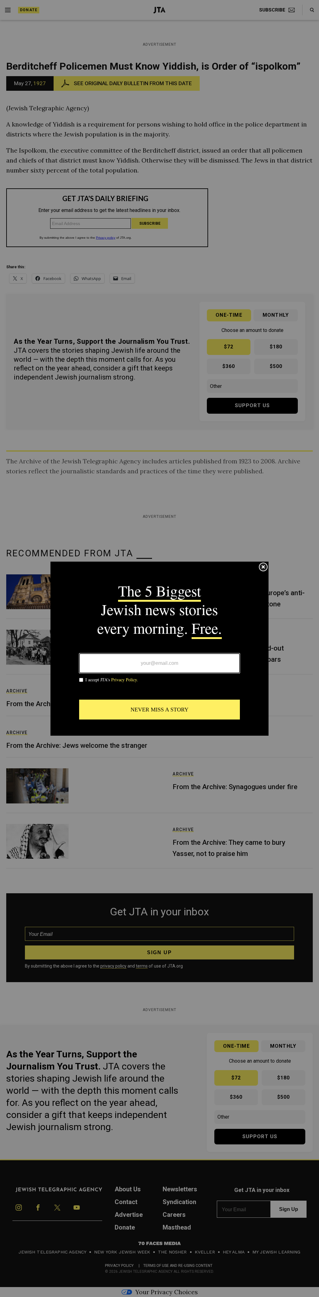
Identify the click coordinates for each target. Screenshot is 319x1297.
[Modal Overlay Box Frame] (159, 649)
